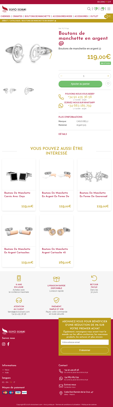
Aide (7, 373)
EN (102, 2)
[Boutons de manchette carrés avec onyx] (18, 175)
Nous (7, 370)
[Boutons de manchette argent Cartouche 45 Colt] (56, 231)
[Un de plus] (108, 76)
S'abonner (84, 350)
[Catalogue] (109, 9)
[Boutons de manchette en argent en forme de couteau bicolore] (56, 175)
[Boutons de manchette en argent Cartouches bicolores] (18, 231)
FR (106, 2)
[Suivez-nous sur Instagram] (3, 344)
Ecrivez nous (70, 386)
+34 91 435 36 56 (76, 371)
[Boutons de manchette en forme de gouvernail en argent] (94, 175)
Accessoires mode (62, 16)
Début (5, 21)
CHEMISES (5, 16)
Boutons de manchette (37, 16)
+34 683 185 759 (76, 378)
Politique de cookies (89, 404)
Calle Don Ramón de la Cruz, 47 (78, 393)
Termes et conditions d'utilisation (68, 404)
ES (98, 2)
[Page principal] (14, 8)
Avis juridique (49, 404)
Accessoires (81, 16)
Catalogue (15, 21)
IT (110, 2)
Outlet (94, 16)
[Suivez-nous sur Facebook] (8, 344)
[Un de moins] (61, 76)
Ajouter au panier (80, 84)
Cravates (17, 16)
